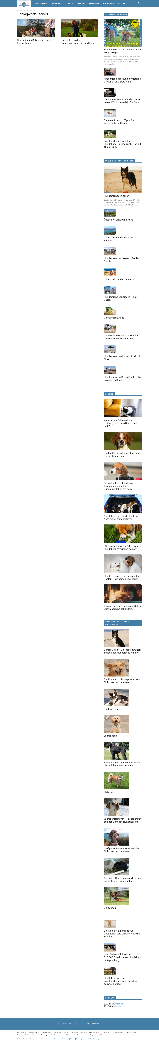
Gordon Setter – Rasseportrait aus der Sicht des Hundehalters (122, 879)
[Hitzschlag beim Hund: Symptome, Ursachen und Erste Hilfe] (123, 72)
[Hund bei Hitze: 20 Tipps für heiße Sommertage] (123, 33)
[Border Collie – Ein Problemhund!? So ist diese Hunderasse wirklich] (123, 638)
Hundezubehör (56, 1035)
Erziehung (56, 3)
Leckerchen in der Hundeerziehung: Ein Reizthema (78, 41)
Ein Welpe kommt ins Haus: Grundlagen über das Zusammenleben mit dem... (119, 486)
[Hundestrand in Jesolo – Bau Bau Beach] (123, 251)
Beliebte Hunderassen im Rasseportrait (117, 623)
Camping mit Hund (114, 317)
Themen (80, 3)
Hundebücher (67, 1035)
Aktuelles (69, 3)
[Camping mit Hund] (123, 311)
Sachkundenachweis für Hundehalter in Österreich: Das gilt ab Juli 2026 (122, 144)
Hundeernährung (117, 1032)
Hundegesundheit (131, 1032)
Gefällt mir (118, 1004)
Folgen (118, 1006)
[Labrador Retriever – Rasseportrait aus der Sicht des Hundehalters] (123, 807)
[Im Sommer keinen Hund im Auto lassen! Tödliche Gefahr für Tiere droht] (123, 92)
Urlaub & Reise (94, 1032)
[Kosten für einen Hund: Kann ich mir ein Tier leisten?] (123, 441)
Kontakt (41, 1039)
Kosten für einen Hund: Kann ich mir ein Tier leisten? (121, 454)
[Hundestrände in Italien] (123, 179)
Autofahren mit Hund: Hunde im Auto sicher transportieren (121, 517)
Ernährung (94, 3)
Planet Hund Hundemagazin (28, 1039)
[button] (139, 3)
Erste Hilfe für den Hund (79, 1032)
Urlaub (121, 3)
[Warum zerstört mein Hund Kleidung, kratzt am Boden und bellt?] (123, 408)
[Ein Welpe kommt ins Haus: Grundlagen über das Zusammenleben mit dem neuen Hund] (123, 471)
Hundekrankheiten (23, 1035)
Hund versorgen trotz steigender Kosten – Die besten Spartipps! (121, 577)
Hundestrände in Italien (116, 196)
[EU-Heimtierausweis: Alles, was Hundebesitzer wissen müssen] (123, 533)
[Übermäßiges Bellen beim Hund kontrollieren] (36, 28)
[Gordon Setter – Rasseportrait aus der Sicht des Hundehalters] (123, 866)
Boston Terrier (111, 709)
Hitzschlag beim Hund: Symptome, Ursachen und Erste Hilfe (122, 80)
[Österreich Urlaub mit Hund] (123, 213)
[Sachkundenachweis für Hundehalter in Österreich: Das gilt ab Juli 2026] (123, 134)
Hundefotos (35, 1035)
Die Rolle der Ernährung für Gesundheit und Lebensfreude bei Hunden (122, 933)
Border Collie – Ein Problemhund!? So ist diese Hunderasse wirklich (122, 651)
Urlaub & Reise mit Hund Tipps (119, 160)
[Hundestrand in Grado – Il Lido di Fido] (123, 349)
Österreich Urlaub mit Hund (118, 219)
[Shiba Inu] (123, 780)
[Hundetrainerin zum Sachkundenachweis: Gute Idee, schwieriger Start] (123, 971)
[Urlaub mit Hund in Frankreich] (123, 272)
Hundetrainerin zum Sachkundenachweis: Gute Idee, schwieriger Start (121, 981)
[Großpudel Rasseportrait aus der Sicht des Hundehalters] (123, 837)
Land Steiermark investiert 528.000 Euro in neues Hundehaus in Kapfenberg (123, 957)
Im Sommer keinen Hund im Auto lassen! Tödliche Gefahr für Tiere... (122, 101)
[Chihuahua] (123, 896)
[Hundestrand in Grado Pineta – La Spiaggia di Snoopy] (123, 370)
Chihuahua (110, 907)
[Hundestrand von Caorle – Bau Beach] (123, 290)
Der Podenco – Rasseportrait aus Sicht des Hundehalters (122, 681)
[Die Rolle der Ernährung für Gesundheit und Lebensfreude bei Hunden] (123, 924)
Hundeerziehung (34, 1032)
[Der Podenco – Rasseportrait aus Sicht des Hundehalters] (123, 667)
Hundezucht (78, 1035)
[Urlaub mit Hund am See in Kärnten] (123, 230)
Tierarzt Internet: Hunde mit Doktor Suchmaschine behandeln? (123, 607)
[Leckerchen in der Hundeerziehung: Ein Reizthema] (79, 28)
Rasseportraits (42, 3)
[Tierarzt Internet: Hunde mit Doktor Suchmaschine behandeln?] (123, 593)
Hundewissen (46, 1032)
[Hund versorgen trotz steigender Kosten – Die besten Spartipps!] (123, 563)
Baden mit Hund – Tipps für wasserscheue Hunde (119, 122)
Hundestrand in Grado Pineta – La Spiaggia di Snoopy (122, 378)
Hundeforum (101, 1035)
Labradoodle (110, 735)
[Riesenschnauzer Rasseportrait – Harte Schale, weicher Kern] (123, 751)
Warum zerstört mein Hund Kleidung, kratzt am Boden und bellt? (120, 423)
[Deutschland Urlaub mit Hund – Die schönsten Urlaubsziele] (123, 328)
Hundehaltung (22, 1032)
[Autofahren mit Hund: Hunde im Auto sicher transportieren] (123, 503)
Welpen (66, 1032)
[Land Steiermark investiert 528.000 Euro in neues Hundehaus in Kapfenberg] (123, 947)
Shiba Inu (109, 792)
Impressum (48, 1039)
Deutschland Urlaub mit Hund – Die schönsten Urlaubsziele (121, 337)
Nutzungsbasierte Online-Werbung (87, 1039)
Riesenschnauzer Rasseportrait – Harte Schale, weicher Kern (122, 764)
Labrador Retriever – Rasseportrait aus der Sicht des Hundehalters (122, 820)
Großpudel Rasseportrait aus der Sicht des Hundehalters (121, 850)
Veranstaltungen (89, 1035)
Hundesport (45, 1035)
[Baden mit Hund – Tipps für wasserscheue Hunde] (123, 113)
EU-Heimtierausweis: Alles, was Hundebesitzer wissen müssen (121, 547)
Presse (72, 1039)
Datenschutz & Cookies (61, 1039)
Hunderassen (109, 3)
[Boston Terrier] (123, 697)
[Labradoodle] (123, 724)
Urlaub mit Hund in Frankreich (120, 279)
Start (18, 11)
